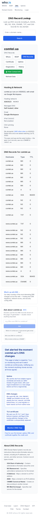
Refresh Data (11, 77)
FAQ (11, 509)
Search (19, 38)
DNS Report (25, 506)
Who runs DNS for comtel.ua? (13, 335)
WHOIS (4, 6)
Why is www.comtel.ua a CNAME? (14, 339)
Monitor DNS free (14, 428)
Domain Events (7, 10)
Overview (7, 506)
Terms (18, 509)
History (21, 67)
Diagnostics (10, 67)
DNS (16, 6)
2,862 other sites (20, 131)
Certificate (10, 62)
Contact (26, 509)
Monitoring (18, 10)
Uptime (23, 6)
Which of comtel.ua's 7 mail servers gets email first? (19, 331)
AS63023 (16, 101)
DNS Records (28, 57)
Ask (19, 326)
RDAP (11, 6)
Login (27, 10)
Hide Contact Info (14, 72)
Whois (8, 57)
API (33, 506)
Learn (16, 506)
